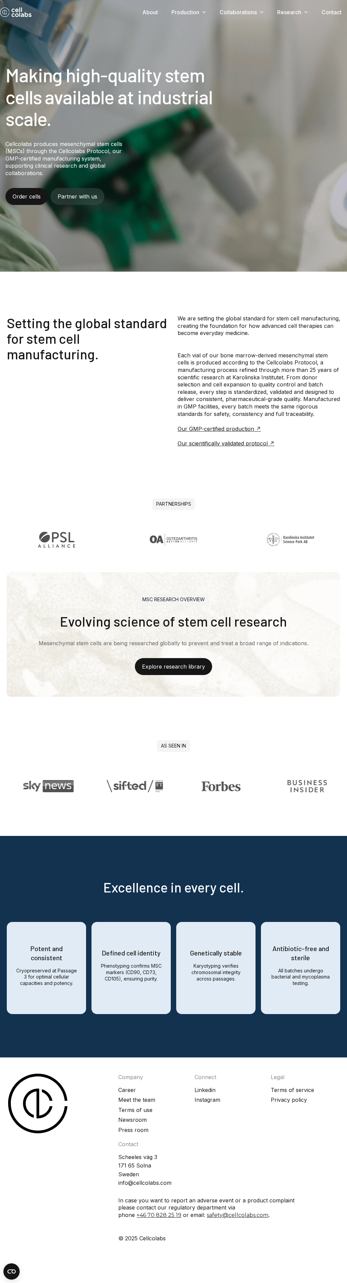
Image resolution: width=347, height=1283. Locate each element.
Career (127, 1090)
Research (289, 12)
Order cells (27, 196)
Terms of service (292, 1090)
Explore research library (173, 666)
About (150, 12)
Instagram (207, 1099)
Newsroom (132, 1119)
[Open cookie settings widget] (11, 1271)
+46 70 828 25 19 (159, 1215)
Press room (133, 1130)
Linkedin (205, 1090)
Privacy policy (289, 1099)
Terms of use (135, 1110)
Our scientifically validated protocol (223, 443)
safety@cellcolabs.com (237, 1215)
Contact (332, 12)
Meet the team (136, 1099)
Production (185, 12)
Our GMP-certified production (216, 428)
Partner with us (77, 196)
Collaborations (238, 12)
